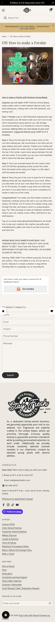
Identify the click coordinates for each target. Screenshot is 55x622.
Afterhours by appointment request (17, 499)
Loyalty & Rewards (10, 539)
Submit (10, 375)
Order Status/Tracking (11, 528)
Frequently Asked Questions (14, 531)
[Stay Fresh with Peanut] (27, 10)
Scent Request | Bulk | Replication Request (20, 588)
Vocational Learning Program (14, 577)
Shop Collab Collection (12, 581)
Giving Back (7, 573)
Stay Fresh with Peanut (29, 615)
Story (4, 570)
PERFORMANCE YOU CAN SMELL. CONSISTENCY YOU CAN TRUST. (27, 27)
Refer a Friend (8, 554)
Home (4, 36)
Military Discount (9, 535)
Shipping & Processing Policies (15, 546)
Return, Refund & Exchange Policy (17, 550)
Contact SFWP (8, 524)
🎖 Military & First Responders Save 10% (27, 3)
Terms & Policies (9, 543)
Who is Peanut (8, 566)
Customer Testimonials (12, 584)
